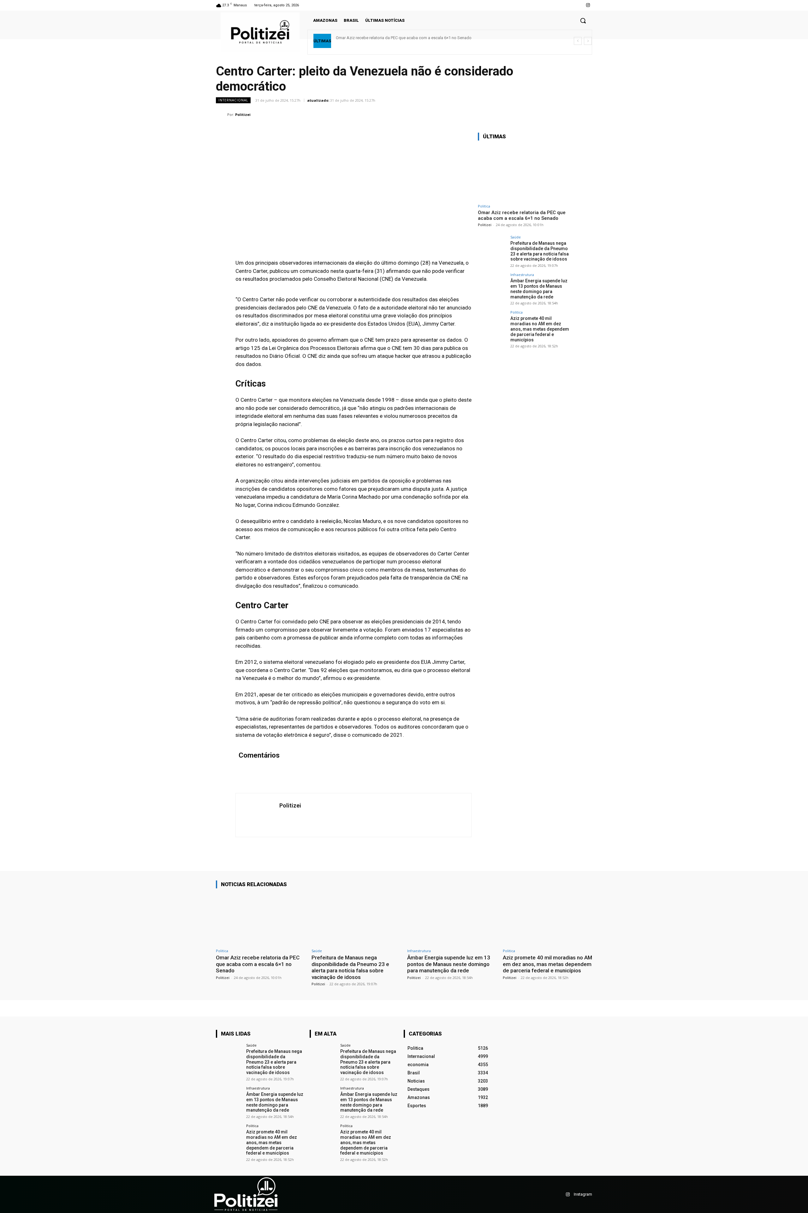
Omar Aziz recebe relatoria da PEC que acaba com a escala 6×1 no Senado (404, 37)
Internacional (233, 100)
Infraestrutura (522, 274)
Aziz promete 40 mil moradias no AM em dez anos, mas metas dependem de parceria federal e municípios (539, 329)
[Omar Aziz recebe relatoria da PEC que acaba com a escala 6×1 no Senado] (525, 173)
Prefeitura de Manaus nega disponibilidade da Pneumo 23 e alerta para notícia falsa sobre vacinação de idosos (539, 251)
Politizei (243, 114)
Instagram (583, 1194)
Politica (484, 206)
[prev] (578, 41)
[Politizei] (221, 114)
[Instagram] (588, 5)
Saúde (515, 237)
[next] (588, 41)
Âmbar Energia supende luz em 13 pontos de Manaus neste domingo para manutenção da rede (538, 288)
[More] (585, 114)
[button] (583, 20)
